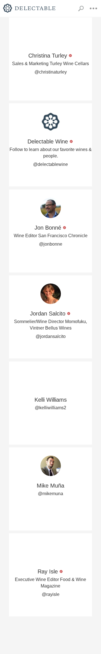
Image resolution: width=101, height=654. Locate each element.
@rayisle (50, 594)
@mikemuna (50, 493)
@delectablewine (50, 164)
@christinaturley (51, 72)
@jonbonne (50, 244)
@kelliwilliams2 (50, 407)
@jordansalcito (51, 336)
